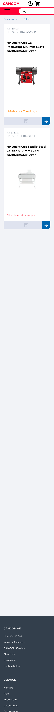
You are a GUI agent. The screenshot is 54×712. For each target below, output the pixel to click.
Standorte (9, 654)
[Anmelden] (30, 3)
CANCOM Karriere (14, 648)
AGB (6, 693)
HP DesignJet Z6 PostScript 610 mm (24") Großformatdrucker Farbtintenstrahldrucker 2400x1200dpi (25, 47)
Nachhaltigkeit (12, 666)
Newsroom (10, 660)
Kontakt (8, 687)
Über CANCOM (13, 636)
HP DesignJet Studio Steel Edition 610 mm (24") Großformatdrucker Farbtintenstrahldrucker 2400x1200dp (26, 151)
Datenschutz (11, 705)
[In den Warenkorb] (25, 121)
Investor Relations (14, 642)
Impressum (10, 699)
